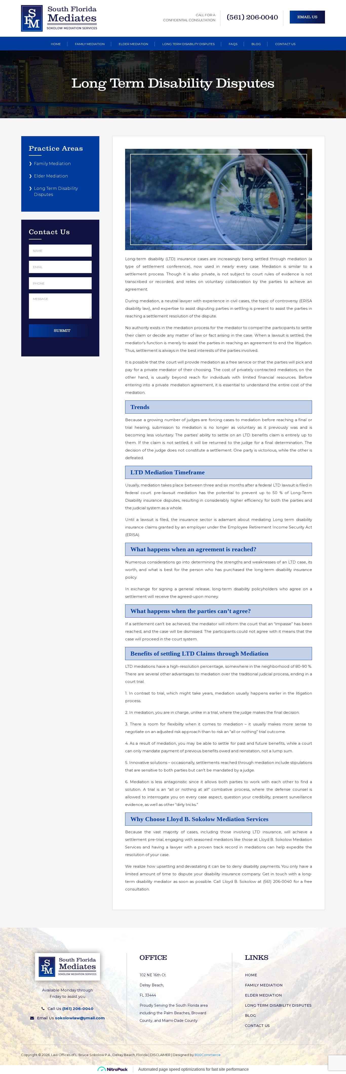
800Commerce (208, 1055)
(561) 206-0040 (252, 17)
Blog (256, 44)
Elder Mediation (133, 44)
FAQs (233, 44)
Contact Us (285, 44)
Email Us (307, 17)
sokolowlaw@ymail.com (80, 1018)
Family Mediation (90, 44)
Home (56, 44)
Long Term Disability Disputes (188, 44)
